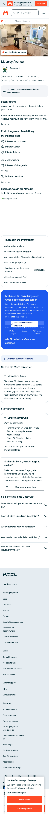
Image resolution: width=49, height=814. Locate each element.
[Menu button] (43, 12)
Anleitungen (8, 744)
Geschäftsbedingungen (13, 622)
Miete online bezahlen (12, 668)
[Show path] (9, 21)
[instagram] (34, 776)
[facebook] (5, 776)
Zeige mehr (6, 124)
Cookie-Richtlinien (10, 636)
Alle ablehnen (24, 799)
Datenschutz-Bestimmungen (9, 629)
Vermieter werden (10, 721)
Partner (6, 616)
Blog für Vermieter (11, 756)
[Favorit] (44, 28)
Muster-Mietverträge (12, 767)
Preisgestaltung (9, 663)
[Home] (5, 13)
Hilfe (5, 689)
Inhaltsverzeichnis (10, 642)
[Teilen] (39, 28)
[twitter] (12, 776)
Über (5, 599)
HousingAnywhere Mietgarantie (10, 728)
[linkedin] (19, 776)
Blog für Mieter (9, 674)
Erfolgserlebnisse (10, 750)
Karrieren (7, 605)
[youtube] (27, 776)
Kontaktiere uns (9, 695)
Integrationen (9, 762)
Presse (6, 610)
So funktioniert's (10, 657)
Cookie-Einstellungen (16, 792)
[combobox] (11, 584)
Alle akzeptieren (24, 808)
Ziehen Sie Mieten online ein (13, 737)
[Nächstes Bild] (43, 40)
